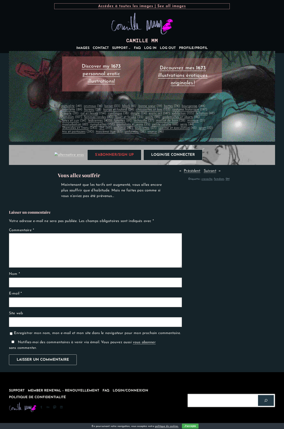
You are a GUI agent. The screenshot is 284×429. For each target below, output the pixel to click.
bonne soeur (150, 106)
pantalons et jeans (133, 124)
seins (187, 124)
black (129, 106)
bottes (172, 106)
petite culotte (165, 124)
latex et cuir (74, 120)
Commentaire (21, 230)
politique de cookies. (166, 426)
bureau (92, 109)
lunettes (123, 120)
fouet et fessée (129, 117)
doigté (139, 113)
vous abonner (144, 342)
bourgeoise (193, 106)
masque (196, 120)
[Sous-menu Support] (129, 48)
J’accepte (190, 426)
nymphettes (102, 124)
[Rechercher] (266, 400)
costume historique (189, 109)
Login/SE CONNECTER (173, 155)
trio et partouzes (78, 131)
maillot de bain (170, 120)
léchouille (144, 120)
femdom (72, 117)
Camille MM (142, 40)
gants (152, 117)
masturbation (75, 124)
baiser (112, 106)
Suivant (210, 171)
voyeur (156, 131)
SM (105, 128)
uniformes (135, 131)
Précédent (192, 171)
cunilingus (118, 113)
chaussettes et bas (153, 109)
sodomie (123, 128)
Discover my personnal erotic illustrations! (101, 74)
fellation (205, 113)
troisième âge (109, 131)
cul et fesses (93, 113)
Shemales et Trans (79, 128)
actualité (72, 106)
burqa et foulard (118, 109)
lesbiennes (100, 120)
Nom (14, 274)
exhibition (183, 113)
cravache (206, 179)
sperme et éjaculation (177, 128)
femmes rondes (98, 117)
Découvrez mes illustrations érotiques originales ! (182, 76)
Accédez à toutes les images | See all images (142, 6)
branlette (72, 109)
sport (206, 128)
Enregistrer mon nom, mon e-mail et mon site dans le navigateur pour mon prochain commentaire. (97, 333)
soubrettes (145, 128)
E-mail (15, 293)
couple (70, 113)
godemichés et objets (181, 117)
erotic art (159, 113)
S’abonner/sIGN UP (114, 155)
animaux (93, 106)
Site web (16, 313)
